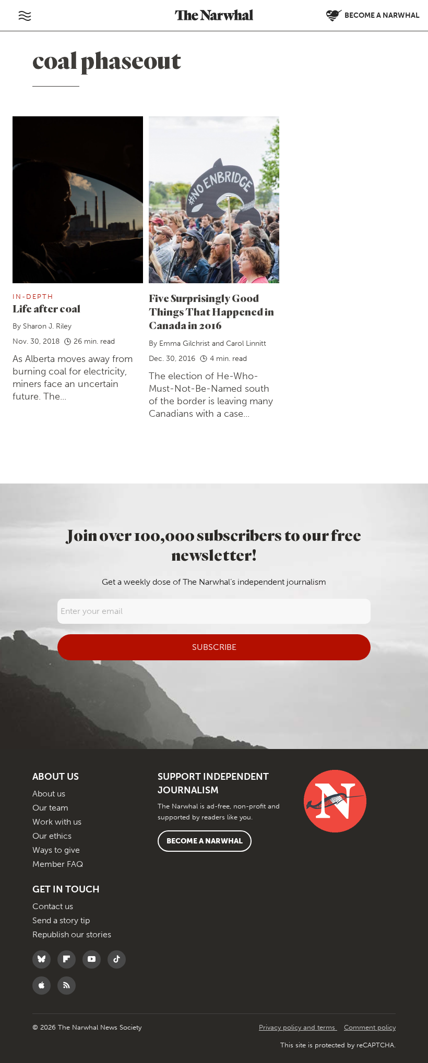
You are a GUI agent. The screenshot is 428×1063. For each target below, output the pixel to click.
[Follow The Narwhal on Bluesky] (44, 959)
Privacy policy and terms (298, 1027)
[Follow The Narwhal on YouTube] (94, 959)
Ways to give (56, 850)
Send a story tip (61, 920)
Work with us (56, 822)
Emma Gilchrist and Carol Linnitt (212, 343)
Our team (50, 808)
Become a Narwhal (205, 841)
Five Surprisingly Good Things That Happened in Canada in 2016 (211, 312)
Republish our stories (71, 934)
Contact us (52, 906)
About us (48, 794)
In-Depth (33, 296)
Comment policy (370, 1027)
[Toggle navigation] (24, 15)
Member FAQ (57, 864)
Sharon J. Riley (47, 326)
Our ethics (52, 836)
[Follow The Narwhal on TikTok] (119, 959)
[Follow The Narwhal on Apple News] (44, 985)
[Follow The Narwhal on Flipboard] (69, 959)
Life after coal (46, 308)
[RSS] (69, 985)
